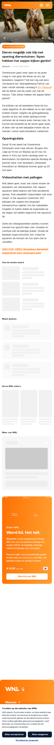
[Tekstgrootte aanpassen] (42, 38)
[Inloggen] (41, 5)
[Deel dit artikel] (49, 38)
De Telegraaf (45, 87)
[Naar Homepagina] (7, 5)
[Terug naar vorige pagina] (4, 38)
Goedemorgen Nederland (13, 47)
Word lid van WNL (27, 576)
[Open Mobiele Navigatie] (48, 5)
